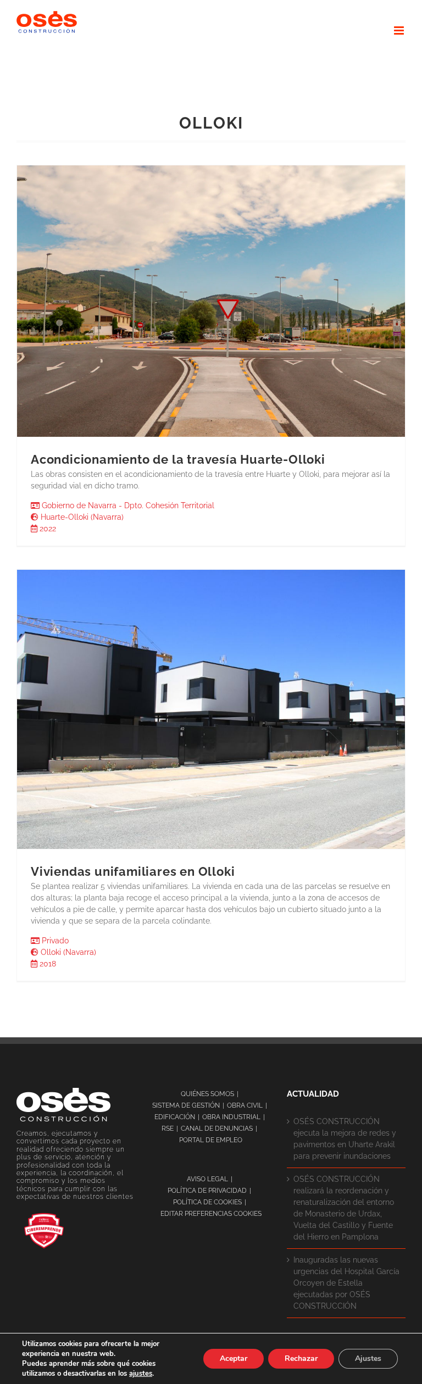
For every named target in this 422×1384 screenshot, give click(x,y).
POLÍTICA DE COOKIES (207, 1202)
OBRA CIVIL (245, 1105)
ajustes (140, 1374)
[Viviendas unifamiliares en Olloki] (211, 709)
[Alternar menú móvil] (400, 30)
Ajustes (368, 1358)
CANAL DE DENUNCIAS (217, 1128)
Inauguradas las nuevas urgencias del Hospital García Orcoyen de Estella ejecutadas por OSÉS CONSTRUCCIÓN (346, 1282)
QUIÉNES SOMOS (207, 1094)
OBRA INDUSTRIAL (231, 1117)
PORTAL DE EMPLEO (210, 1140)
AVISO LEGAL (207, 1179)
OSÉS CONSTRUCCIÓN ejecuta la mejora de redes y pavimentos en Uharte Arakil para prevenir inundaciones (344, 1138)
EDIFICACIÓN (174, 1117)
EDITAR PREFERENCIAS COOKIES (211, 1214)
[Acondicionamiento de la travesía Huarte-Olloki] (211, 301)
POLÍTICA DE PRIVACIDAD (207, 1190)
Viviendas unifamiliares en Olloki (133, 872)
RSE (168, 1128)
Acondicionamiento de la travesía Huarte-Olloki (178, 459)
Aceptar (233, 1358)
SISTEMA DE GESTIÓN (186, 1105)
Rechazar (301, 1358)
